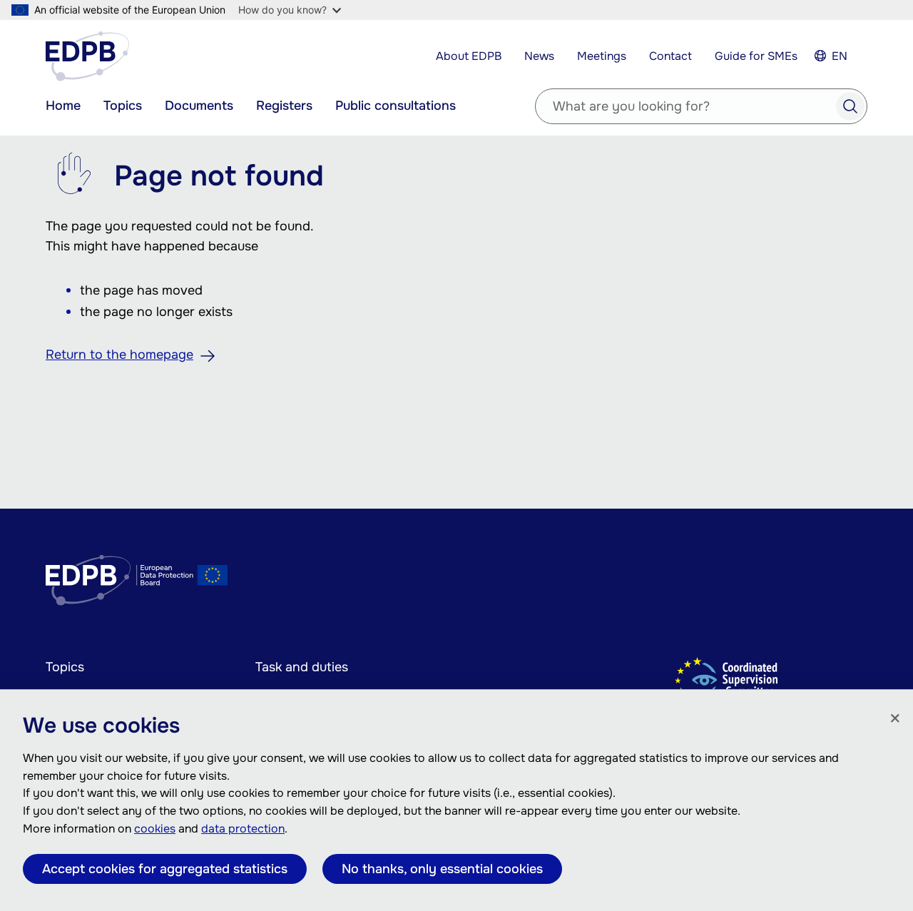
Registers (284, 105)
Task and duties (301, 667)
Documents (199, 105)
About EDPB (468, 56)
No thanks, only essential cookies (442, 869)
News (539, 56)
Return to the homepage (119, 354)
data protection (243, 828)
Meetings (601, 56)
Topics (122, 105)
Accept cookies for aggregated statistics (164, 869)
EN (839, 56)
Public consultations (395, 105)
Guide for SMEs (756, 56)
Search (850, 106)
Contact (670, 56)
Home (63, 105)
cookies (154, 828)
